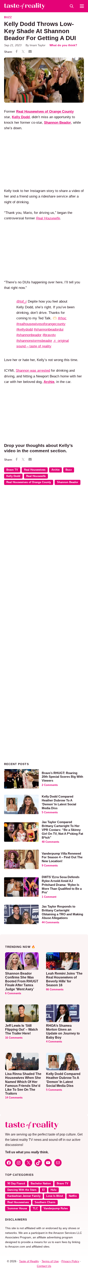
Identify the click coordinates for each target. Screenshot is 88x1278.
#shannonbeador (29, 335)
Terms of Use (50, 1261)
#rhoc (62, 318)
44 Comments (50, 922)
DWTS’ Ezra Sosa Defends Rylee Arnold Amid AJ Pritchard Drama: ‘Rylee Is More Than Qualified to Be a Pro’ (62, 884)
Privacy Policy (70, 1261)
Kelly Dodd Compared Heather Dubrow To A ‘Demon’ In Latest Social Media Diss (59, 802)
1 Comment (49, 896)
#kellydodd (24, 329)
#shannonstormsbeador (34, 341)
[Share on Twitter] (23, 51)
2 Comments (50, 785)
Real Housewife (36, 476)
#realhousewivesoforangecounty (40, 324)
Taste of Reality (29, 1261)
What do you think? (63, 45)
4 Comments (54, 1041)
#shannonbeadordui (48, 329)
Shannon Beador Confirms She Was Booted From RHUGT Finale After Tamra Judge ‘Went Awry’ (21, 981)
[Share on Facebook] (16, 51)
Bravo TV (12, 469)
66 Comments (54, 989)
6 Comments (13, 993)
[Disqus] (44, 547)
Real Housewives (34, 469)
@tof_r (21, 301)
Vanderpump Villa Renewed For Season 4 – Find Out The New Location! (62, 857)
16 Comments (14, 1037)
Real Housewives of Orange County (28, 482)
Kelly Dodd (13, 476)
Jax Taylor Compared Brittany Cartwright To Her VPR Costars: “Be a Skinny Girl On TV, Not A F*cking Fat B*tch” (62, 829)
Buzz (8, 17)
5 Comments (50, 812)
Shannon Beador (67, 482)
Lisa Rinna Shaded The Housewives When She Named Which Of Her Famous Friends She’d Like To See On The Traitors (23, 1083)
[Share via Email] (30, 51)
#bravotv (49, 335)
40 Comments (50, 841)
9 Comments (50, 865)
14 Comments (14, 1097)
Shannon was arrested (33, 371)
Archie (49, 382)
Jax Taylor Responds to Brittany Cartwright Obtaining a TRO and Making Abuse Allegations (62, 912)
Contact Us (44, 1266)
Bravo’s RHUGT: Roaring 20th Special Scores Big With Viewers (62, 776)
